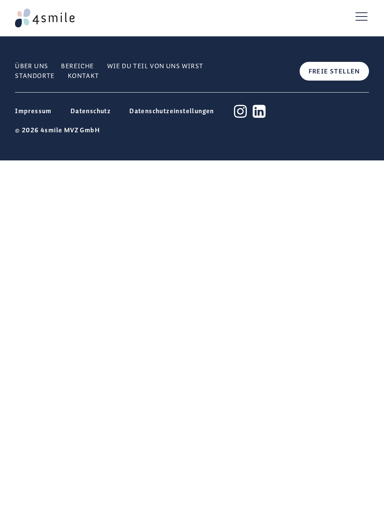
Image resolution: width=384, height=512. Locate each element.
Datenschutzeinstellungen (171, 111)
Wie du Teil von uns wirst (155, 66)
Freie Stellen (334, 71)
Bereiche (77, 66)
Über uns (31, 66)
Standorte (35, 76)
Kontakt (83, 76)
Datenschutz (90, 111)
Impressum (33, 111)
